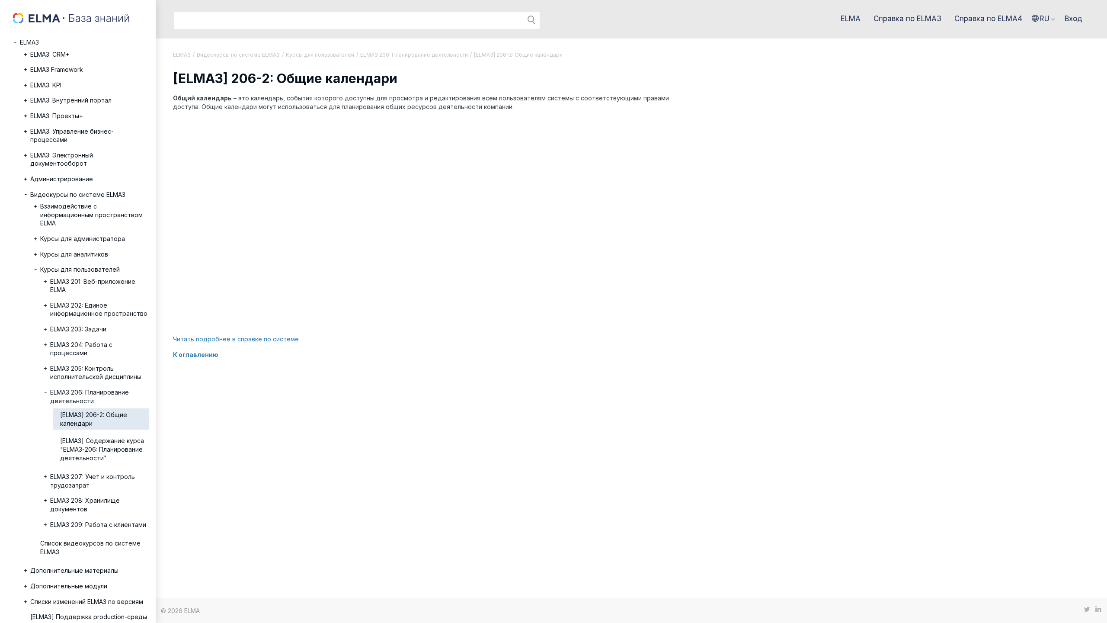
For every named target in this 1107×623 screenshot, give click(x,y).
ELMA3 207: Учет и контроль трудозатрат (92, 481)
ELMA (851, 18)
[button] (1043, 18)
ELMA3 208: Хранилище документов (85, 505)
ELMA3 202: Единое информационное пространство (98, 310)
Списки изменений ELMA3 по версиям (86, 601)
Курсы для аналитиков (74, 254)
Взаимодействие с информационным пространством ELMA (91, 214)
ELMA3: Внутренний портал (71, 100)
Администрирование (61, 179)
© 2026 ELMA (180, 610)
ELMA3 (29, 42)
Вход (1073, 18)
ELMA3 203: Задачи (78, 329)
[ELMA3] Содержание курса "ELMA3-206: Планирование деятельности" (102, 449)
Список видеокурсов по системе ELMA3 (90, 548)
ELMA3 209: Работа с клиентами (98, 524)
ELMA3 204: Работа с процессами (81, 349)
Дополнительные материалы (74, 570)
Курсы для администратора (82, 238)
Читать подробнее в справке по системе (236, 339)
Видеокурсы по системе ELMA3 (77, 194)
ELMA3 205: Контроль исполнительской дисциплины (95, 373)
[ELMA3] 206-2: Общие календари (93, 419)
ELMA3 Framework (56, 69)
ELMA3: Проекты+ (56, 115)
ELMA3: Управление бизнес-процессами (72, 136)
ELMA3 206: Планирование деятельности (89, 397)
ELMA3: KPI (45, 85)
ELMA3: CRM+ (50, 54)
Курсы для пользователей (80, 269)
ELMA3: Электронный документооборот (61, 159)
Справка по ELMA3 (907, 18)
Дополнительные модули (68, 586)
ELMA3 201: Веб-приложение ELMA (92, 286)
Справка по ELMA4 (988, 18)
